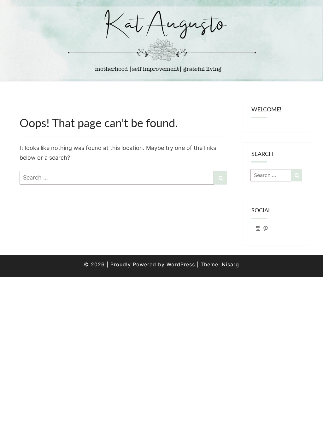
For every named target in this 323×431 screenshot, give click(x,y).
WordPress (181, 264)
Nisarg (230, 264)
